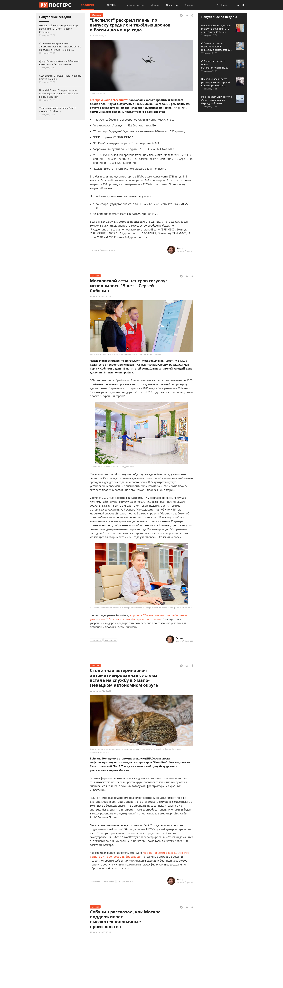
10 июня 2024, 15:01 (99, 35)
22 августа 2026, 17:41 (100, 690)
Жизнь (111, 5)
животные (109, 881)
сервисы (96, 881)
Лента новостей (135, 5)
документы (110, 639)
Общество (172, 5)
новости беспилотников (103, 250)
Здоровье (190, 5)
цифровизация (125, 881)
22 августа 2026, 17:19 (100, 932)
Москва (155, 5)
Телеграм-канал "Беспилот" (109, 100)
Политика (87, 5)
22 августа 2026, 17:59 (100, 296)
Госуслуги (96, 639)
